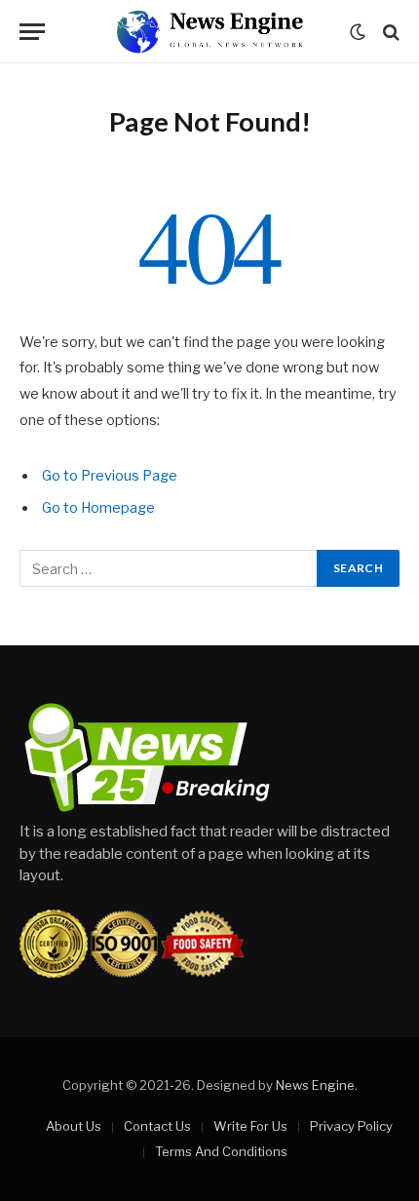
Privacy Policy (351, 1126)
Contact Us (157, 1126)
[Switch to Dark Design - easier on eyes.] (357, 32)
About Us (73, 1126)
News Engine (315, 1085)
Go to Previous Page (109, 475)
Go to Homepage (98, 508)
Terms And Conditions (221, 1151)
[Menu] (32, 32)
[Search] (389, 32)
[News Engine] (209, 31)
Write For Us (250, 1126)
